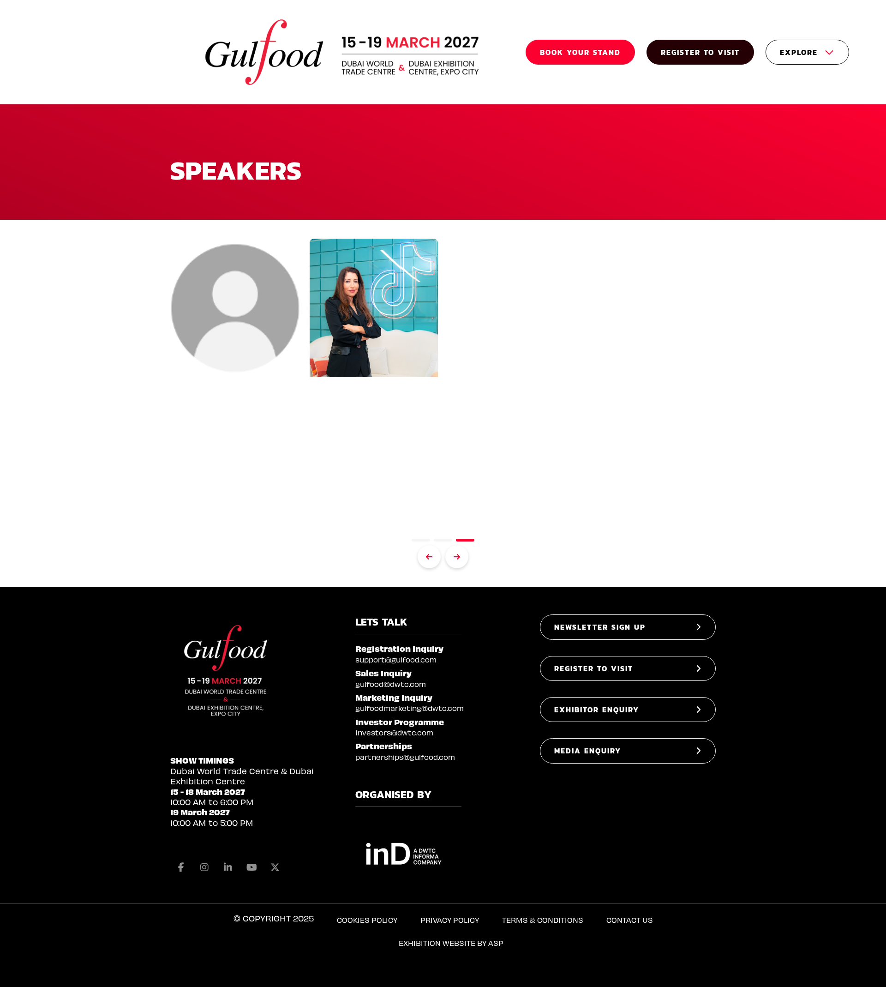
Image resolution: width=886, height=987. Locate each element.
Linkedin (228, 867)
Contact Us (629, 919)
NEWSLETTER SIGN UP (600, 626)
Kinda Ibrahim (369, 402)
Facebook (181, 867)
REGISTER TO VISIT (700, 52)
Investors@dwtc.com (394, 732)
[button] (421, 540)
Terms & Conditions (542, 919)
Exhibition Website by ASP (451, 943)
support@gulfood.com (396, 659)
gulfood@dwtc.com (390, 684)
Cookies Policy (367, 919)
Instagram (204, 867)
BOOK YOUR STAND (580, 52)
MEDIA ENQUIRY (587, 750)
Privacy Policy (449, 919)
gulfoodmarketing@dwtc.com (409, 708)
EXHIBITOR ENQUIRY (596, 709)
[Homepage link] (343, 52)
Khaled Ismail (229, 402)
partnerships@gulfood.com (405, 756)
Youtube (251, 867)
